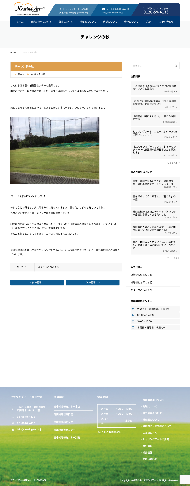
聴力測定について (152, 413)
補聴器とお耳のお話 (141, 282)
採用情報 (147, 452)
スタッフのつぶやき (48, 267)
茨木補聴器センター (64, 429)
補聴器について (88, 21)
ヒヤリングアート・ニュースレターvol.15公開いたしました (155, 133)
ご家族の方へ (150, 432)
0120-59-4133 (156, 12)
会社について (131, 21)
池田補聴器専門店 (63, 414)
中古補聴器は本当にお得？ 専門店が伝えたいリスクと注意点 (154, 87)
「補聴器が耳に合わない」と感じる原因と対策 (154, 118)
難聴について (66, 21)
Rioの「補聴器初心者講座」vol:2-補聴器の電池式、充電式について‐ (154, 102)
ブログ (148, 21)
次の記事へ (92, 282)
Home (13, 52)
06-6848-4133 (145, 315)
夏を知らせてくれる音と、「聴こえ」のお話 (154, 198)
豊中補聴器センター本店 (67, 406)
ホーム (20, 21)
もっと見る (172, 162)
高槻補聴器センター (64, 422)
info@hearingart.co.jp (112, 12)
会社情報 (147, 446)
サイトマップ (40, 480)
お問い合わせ (166, 21)
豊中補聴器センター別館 (67, 437)
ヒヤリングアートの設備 (156, 439)
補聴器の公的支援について (157, 426)
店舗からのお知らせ (141, 274)
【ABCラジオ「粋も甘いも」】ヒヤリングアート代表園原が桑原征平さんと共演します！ (154, 149)
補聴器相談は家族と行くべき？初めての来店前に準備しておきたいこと (154, 213)
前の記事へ (37, 282)
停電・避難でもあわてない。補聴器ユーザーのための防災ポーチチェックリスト (154, 183)
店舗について (110, 21)
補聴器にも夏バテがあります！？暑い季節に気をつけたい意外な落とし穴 (154, 228)
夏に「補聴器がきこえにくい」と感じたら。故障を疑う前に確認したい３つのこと (154, 245)
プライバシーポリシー (20, 480)
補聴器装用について (41, 21)
